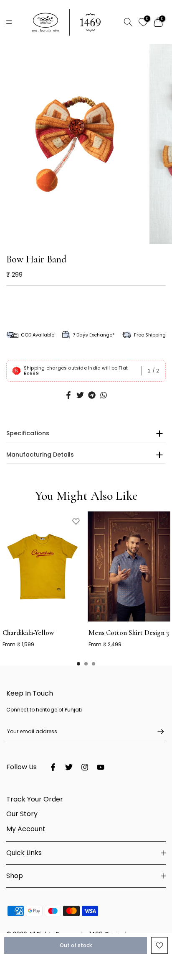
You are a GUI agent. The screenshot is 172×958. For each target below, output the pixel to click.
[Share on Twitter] (80, 395)
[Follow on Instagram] (85, 767)
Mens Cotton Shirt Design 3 (129, 632)
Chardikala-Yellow (28, 632)
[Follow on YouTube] (100, 767)
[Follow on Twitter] (69, 767)
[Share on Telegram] (92, 395)
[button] (83, 236)
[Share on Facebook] (68, 395)
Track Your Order (34, 799)
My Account (26, 829)
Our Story (22, 814)
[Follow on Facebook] (53, 767)
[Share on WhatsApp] (103, 395)
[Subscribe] (156, 731)
